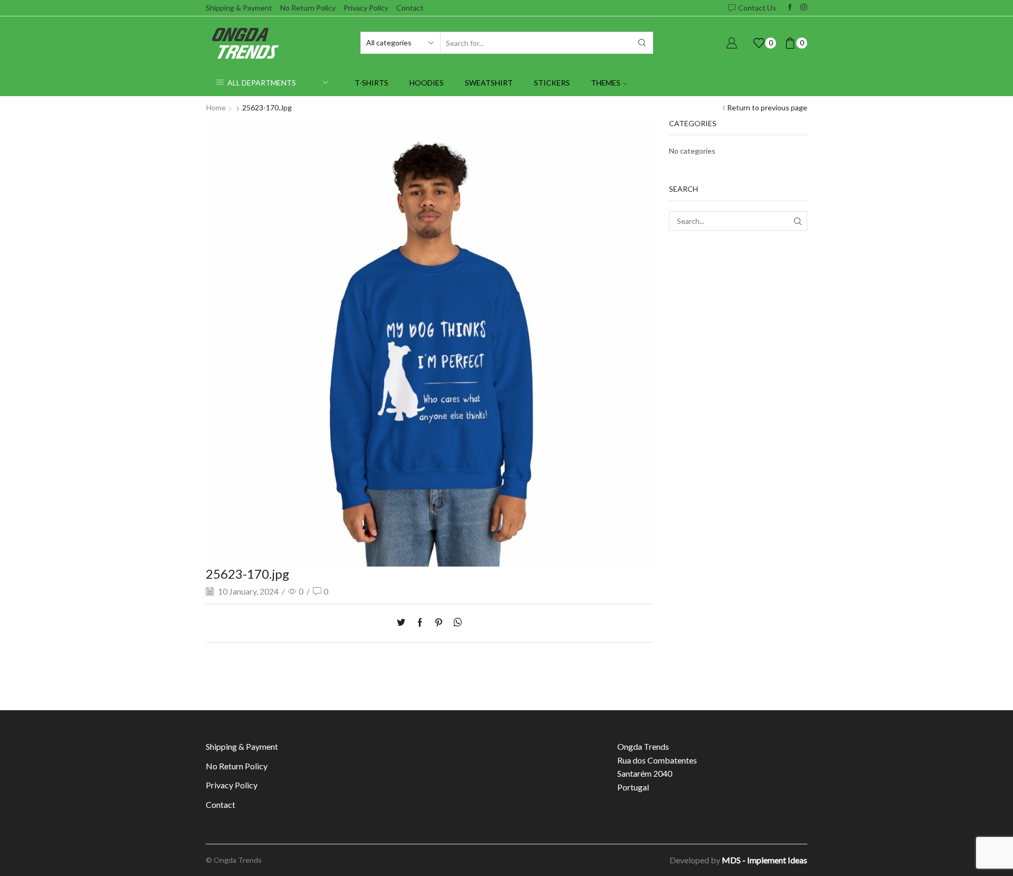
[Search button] (642, 42)
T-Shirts (371, 82)
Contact (410, 7)
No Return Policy (308, 7)
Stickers (552, 82)
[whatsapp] (455, 622)
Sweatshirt (489, 82)
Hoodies (426, 82)
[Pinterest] (438, 622)
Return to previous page (767, 107)
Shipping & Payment (239, 7)
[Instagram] (803, 8)
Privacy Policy (365, 7)
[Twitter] (403, 622)
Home (216, 107)
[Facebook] (790, 8)
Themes (605, 82)
